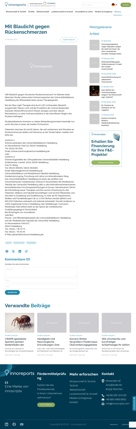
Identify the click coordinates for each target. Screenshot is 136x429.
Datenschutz (126, 424)
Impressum (114, 424)
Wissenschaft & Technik (82, 381)
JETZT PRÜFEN (46, 405)
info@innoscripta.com (117, 403)
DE (116, 5)
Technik (73, 385)
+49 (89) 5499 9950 (116, 399)
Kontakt (126, 5)
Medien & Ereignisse (80, 398)
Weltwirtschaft (77, 389)
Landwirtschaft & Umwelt (83, 393)
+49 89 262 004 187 (116, 395)
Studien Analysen (69, 39)
